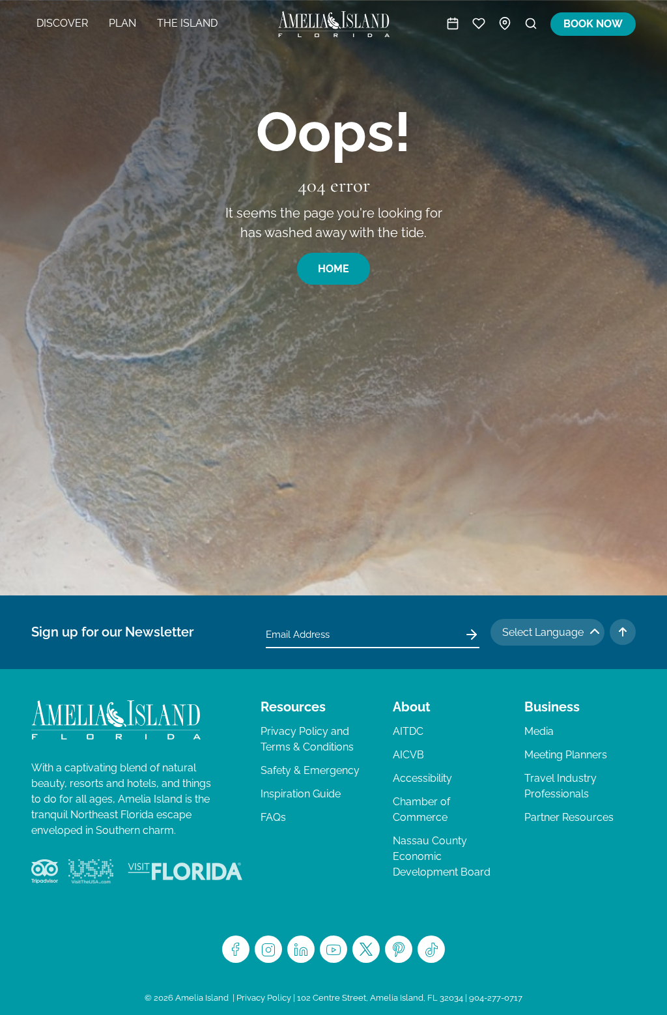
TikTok (431, 949)
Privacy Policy (263, 998)
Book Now (593, 24)
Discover (62, 23)
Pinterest (398, 949)
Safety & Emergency (310, 770)
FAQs (273, 817)
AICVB (408, 755)
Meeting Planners (565, 755)
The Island (187, 23)
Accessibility (422, 778)
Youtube (333, 949)
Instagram (268, 949)
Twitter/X (366, 949)
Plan (122, 23)
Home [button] (333, 269)
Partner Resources (569, 817)
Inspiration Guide (301, 794)
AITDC (408, 731)
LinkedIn (301, 949)
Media (539, 731)
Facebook (235, 949)
